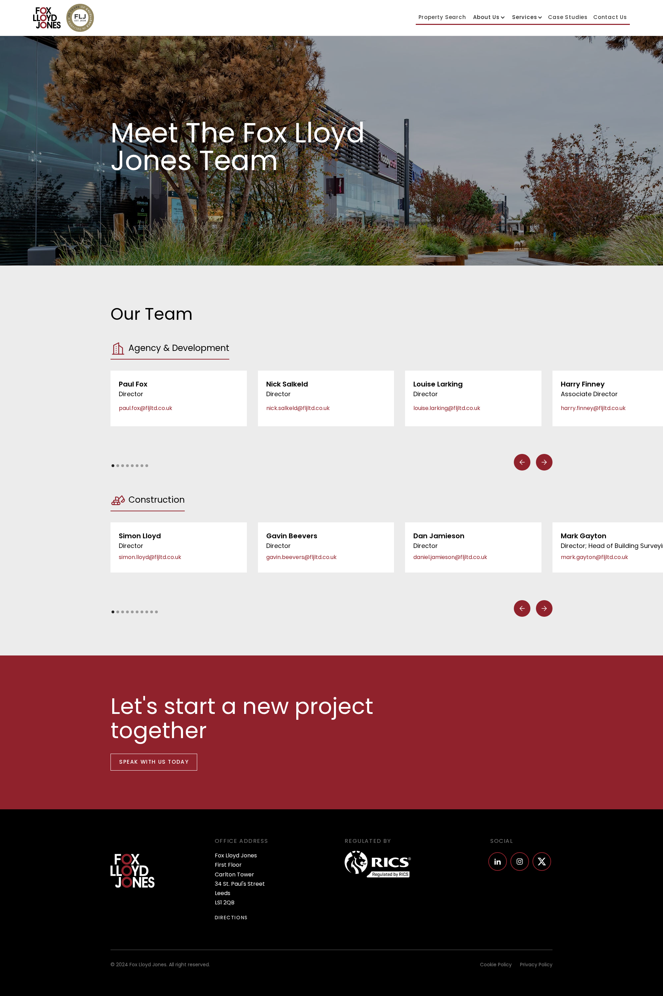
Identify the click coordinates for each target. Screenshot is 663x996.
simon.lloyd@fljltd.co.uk (150, 557)
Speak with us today (154, 761)
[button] (488, 17)
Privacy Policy (536, 964)
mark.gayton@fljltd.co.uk (594, 557)
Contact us (610, 17)
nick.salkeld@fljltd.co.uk (298, 408)
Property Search (442, 17)
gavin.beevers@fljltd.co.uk (301, 557)
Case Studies (568, 17)
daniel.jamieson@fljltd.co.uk (450, 557)
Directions (231, 917)
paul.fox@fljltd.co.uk (145, 408)
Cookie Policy (496, 964)
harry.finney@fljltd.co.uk (593, 408)
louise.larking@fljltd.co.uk (446, 408)
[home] (47, 18)
